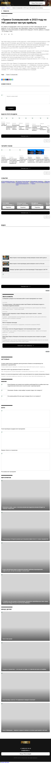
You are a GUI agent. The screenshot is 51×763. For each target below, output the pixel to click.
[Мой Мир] (5, 79)
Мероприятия (6, 477)
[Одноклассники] (3, 79)
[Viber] (9, 79)
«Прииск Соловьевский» (12, 74)
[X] (7, 79)
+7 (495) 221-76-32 (25, 748)
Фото (3, 407)
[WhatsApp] (10, 79)
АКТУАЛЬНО (5, 359)
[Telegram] (12, 79)
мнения (4, 381)
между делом (6, 609)
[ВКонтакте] (2, 79)
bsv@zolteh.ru (25, 750)
